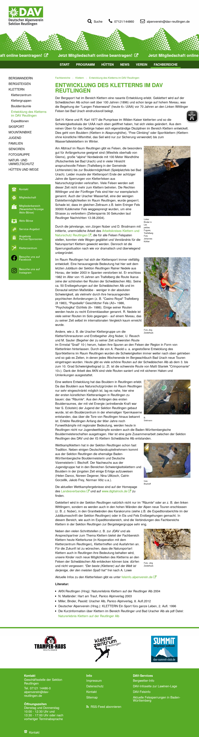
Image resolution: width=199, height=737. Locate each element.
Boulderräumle (21, 106)
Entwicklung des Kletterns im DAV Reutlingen (28, 113)
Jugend (15, 137)
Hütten (107, 64)
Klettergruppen (21, 100)
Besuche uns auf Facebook (29, 258)
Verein (141, 64)
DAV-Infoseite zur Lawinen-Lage (155, 686)
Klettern (16, 89)
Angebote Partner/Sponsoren (30, 237)
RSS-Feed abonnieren (106, 706)
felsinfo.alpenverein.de (137, 577)
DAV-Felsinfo (141, 691)
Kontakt (23, 189)
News (124, 64)
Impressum (94, 680)
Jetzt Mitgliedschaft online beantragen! (68, 55)
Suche (98, 21)
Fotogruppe (19, 154)
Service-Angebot (29, 229)
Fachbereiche (166, 64)
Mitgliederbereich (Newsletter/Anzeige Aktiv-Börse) (31, 209)
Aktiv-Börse (26, 220)
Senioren (17, 149)
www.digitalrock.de (114, 491)
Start (64, 64)
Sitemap (92, 697)
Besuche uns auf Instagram (29, 270)
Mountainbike (20, 132)
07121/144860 (124, 21)
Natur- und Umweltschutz (21, 162)
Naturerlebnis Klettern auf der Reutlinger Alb (88, 616)
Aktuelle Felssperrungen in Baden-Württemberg (156, 699)
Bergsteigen (20, 83)
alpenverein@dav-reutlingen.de (168, 21)
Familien (16, 143)
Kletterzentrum (21, 95)
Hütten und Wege (24, 169)
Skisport (16, 126)
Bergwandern (21, 78)
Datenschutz (95, 686)
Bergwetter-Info (143, 680)
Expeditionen (20, 121)
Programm (85, 64)
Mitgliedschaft (27, 197)
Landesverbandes (73, 491)
